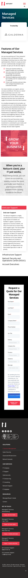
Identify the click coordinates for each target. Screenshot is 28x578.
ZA (25, 570)
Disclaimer (22, 564)
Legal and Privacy (17, 566)
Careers (5, 501)
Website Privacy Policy (7, 566)
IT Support (5, 471)
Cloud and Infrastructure (9, 455)
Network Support (7, 486)
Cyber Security (7, 452)
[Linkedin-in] (5, 431)
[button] (24, 6)
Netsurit (8, 564)
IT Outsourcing (7, 478)
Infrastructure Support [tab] (12, 254)
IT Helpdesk (6, 489)
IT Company (6, 468)
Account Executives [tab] (10, 264)
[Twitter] (8, 431)
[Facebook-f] (3, 431)
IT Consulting (6, 482)
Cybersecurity (6, 475)
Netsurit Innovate (7, 459)
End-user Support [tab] (10, 207)
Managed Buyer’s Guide (9, 498)
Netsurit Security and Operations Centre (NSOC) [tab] (14, 259)
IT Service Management (9, 448)
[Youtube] (11, 431)
